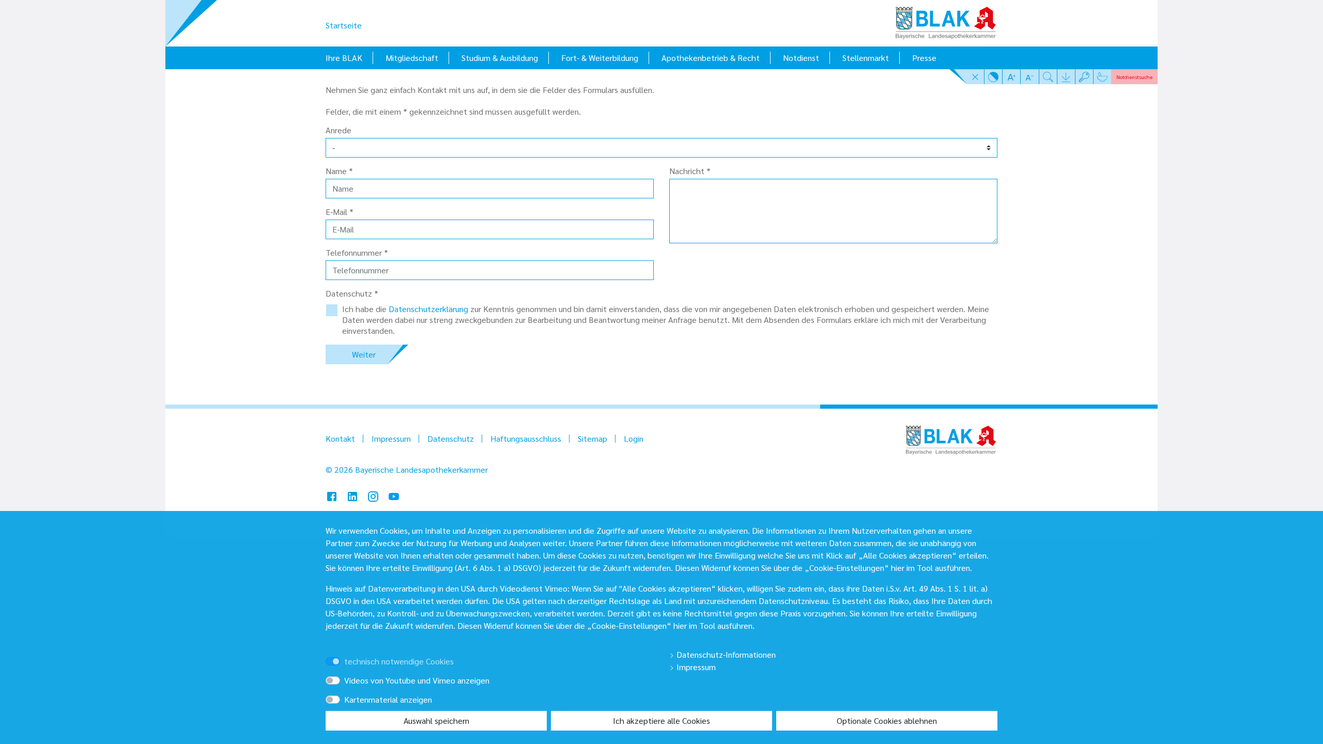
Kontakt (340, 439)
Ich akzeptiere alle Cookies (661, 720)
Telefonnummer (357, 252)
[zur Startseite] (945, 19)
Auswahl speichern (436, 720)
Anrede (338, 130)
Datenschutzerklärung (429, 308)
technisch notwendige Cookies (399, 661)
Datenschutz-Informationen (725, 654)
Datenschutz (450, 439)
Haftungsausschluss (525, 439)
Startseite (344, 25)
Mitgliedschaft (412, 57)
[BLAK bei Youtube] (394, 495)
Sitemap (592, 439)
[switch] (347, 651)
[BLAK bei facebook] (332, 495)
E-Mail (339, 212)
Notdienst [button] (1134, 76)
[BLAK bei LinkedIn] (352, 495)
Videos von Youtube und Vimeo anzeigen (416, 680)
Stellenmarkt (865, 57)
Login (633, 439)
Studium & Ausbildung (499, 57)
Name (339, 171)
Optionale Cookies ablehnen (887, 720)
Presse (924, 57)
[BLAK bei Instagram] (373, 495)
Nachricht (690, 171)
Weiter (364, 354)
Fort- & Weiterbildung (599, 57)
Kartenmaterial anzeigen (388, 699)
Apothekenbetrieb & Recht (711, 57)
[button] (975, 76)
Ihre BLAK (344, 57)
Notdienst (801, 57)
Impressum (391, 439)
